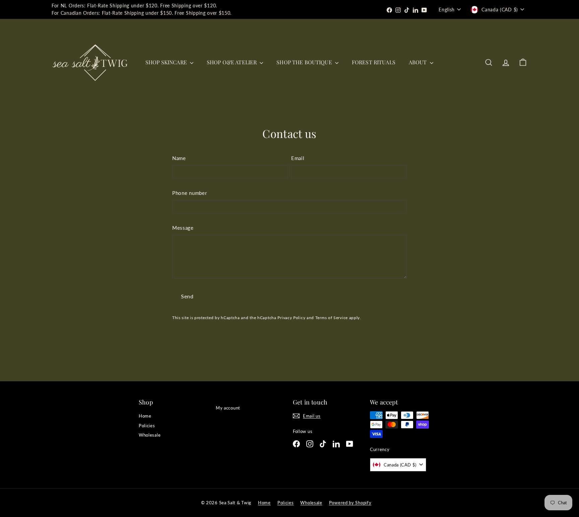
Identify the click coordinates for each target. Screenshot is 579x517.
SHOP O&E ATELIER (232, 62)
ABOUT (418, 62)
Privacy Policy (291, 317)
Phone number (189, 193)
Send (187, 296)
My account (228, 408)
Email (298, 158)
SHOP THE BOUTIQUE (304, 62)
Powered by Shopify (350, 502)
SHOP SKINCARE (166, 62)
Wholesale (149, 435)
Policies (147, 425)
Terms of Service (331, 317)
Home (145, 416)
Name (179, 158)
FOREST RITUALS (373, 62)
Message (183, 228)
